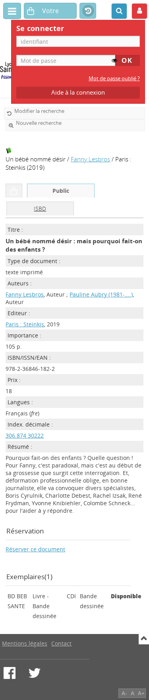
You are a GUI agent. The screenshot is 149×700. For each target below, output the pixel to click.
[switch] (114, 60)
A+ (141, 693)
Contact (61, 643)
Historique (88, 11)
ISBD (40, 208)
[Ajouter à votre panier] (14, 191)
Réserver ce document (35, 549)
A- (124, 693)
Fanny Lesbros (90, 159)
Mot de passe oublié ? (114, 78)
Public (60, 190)
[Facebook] (9, 673)
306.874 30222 (25, 435)
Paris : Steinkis (25, 324)
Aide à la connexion (78, 92)
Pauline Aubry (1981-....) (101, 294)
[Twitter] (34, 673)
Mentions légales (24, 643)
